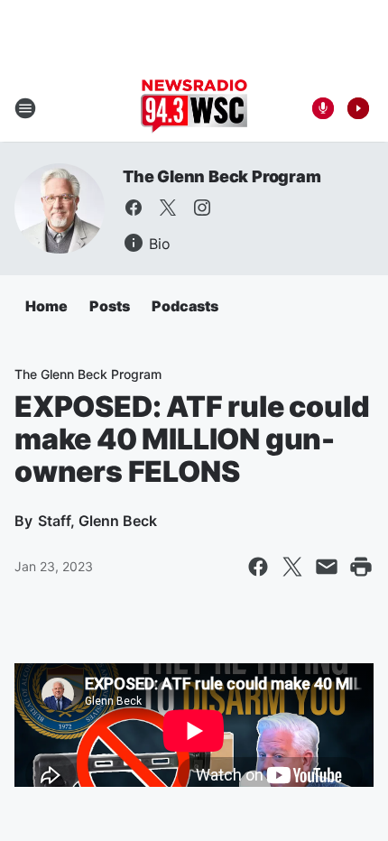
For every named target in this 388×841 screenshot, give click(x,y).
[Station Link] (194, 108)
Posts (109, 306)
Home (46, 306)
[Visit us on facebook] (133, 207)
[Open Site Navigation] (25, 108)
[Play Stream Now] (358, 108)
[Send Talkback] (323, 108)
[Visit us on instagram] (202, 207)
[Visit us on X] (168, 207)
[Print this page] (361, 566)
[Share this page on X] (292, 566)
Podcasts (185, 306)
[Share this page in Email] (326, 566)
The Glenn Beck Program (222, 176)
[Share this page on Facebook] (258, 566)
